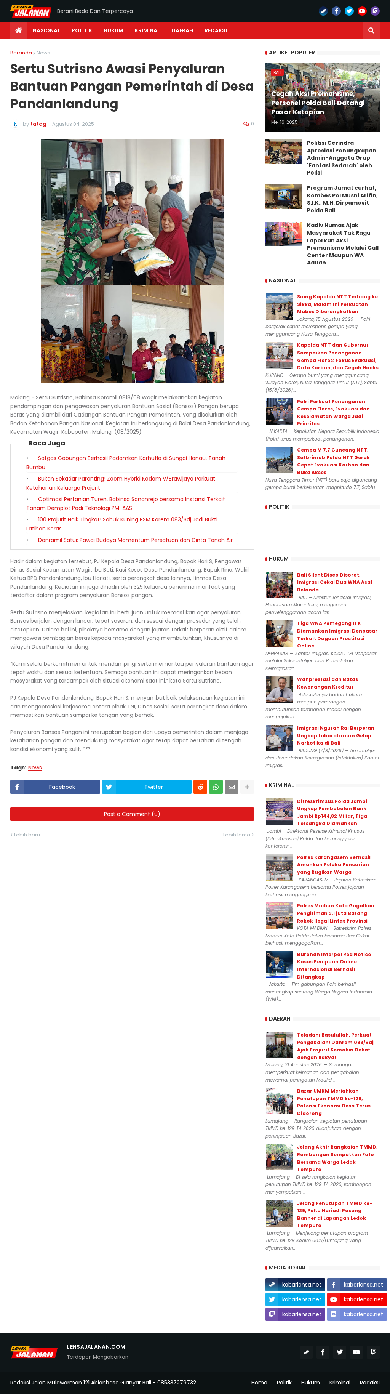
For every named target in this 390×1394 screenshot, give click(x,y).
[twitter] (349, 11)
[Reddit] (200, 787)
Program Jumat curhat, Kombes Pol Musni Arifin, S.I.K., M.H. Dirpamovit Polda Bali (342, 199)
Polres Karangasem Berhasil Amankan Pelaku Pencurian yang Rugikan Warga (334, 864)
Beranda (21, 52)
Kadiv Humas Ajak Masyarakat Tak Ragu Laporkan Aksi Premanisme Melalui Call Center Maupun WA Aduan (343, 244)
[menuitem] (18, 30)
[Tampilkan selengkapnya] (247, 787)
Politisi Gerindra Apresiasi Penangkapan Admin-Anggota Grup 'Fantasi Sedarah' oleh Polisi (341, 157)
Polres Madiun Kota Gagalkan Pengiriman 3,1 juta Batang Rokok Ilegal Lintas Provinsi (335, 913)
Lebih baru (27, 834)
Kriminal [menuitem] (147, 30)
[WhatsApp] (216, 787)
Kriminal (339, 1382)
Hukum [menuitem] (113, 30)
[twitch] (375, 11)
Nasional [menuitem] (46, 30)
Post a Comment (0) (132, 814)
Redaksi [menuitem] (216, 30)
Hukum (310, 1382)
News (43, 52)
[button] (371, 30)
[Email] (231, 787)
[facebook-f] (336, 11)
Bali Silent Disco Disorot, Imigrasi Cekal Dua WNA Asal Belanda (334, 582)
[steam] (323, 11)
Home (259, 1382)
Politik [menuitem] (82, 30)
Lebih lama (236, 834)
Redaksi (370, 1382)
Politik (284, 1382)
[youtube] (362, 11)
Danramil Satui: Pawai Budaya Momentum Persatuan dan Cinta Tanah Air (135, 540)
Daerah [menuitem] (182, 30)
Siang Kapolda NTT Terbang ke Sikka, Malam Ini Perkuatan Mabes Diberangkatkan (337, 304)
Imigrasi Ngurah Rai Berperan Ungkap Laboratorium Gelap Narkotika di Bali (335, 735)
